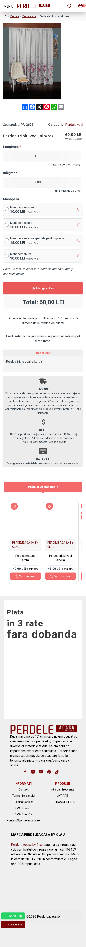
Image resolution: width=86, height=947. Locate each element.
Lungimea (11, 147)
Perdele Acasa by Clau (27, 845)
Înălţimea (10, 173)
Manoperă (11, 199)
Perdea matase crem (25, 558)
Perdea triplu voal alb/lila (60, 558)
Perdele (14, 16)
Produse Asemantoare (43, 486)
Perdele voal (29, 16)
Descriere (43, 353)
